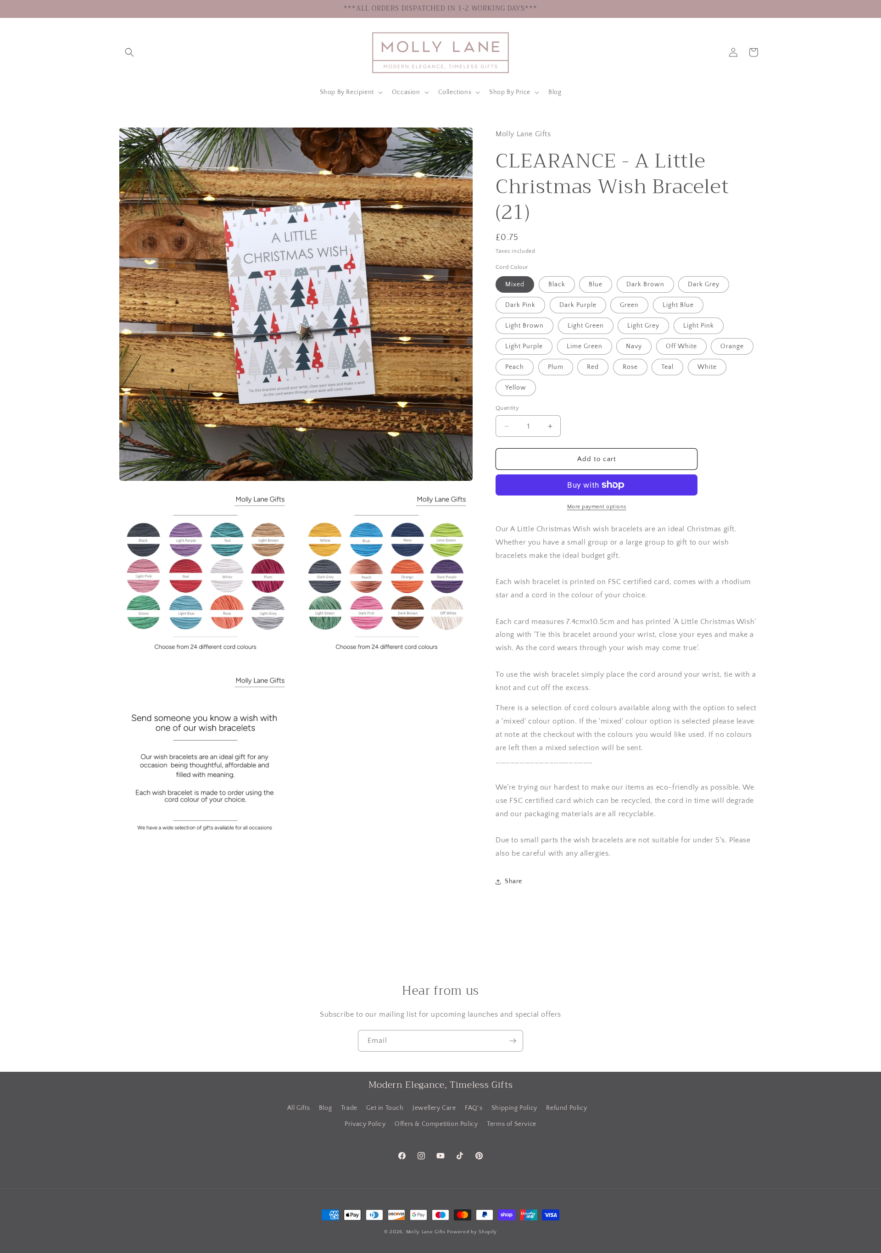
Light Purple (524, 346)
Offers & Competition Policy (436, 1124)
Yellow (515, 387)
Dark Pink (520, 305)
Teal (667, 367)
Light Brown (524, 325)
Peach (514, 367)
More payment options (596, 507)
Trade (349, 1108)
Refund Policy (566, 1108)
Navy (634, 346)
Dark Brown (645, 284)
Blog (325, 1108)
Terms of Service (511, 1124)
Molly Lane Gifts (426, 1232)
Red (593, 367)
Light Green (586, 325)
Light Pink (698, 325)
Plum (555, 367)
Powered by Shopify (472, 1232)
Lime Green (584, 346)
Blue (595, 284)
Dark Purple (578, 305)
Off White (681, 346)
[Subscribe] (512, 1041)
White (707, 367)
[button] (129, 52)
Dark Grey (703, 284)
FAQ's (473, 1108)
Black (556, 284)
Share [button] (513, 881)
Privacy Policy (365, 1124)
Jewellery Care (434, 1108)
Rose (630, 367)
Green (629, 305)
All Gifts (298, 1108)
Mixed (514, 284)
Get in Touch (384, 1108)
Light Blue (678, 305)
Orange (732, 346)
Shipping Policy (514, 1108)
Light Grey (643, 325)
